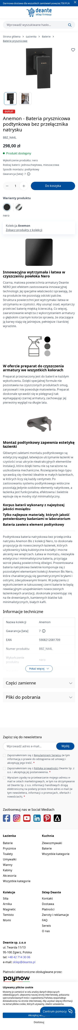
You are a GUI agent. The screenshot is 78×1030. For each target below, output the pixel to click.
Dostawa (48, 904)
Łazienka (9, 836)
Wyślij (65, 746)
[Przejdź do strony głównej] (39, 12)
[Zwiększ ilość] (24, 186)
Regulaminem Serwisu (47, 755)
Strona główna (11, 36)
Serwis (46, 926)
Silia (5, 898)
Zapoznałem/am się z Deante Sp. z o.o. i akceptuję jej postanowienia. (40, 770)
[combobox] (39, 25)
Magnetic (9, 909)
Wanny (7, 865)
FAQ (45, 920)
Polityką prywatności (46, 768)
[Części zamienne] (70, 683)
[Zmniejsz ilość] (7, 186)
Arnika (7, 904)
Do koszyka (53, 186)
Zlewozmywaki (52, 843)
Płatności (48, 909)
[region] (39, 76)
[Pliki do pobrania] (70, 697)
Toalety (8, 854)
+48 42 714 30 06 (19, 957)
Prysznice (9, 848)
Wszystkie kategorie (16, 881)
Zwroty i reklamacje (55, 915)
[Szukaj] (70, 25)
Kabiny (7, 870)
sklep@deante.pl (24, 962)
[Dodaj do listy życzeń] (73, 50)
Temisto (8, 915)
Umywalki (9, 859)
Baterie (8, 843)
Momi (7, 920)
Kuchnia (48, 836)
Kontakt (47, 898)
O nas (46, 931)
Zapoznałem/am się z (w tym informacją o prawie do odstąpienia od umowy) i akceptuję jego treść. (38, 759)
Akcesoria (9, 876)
